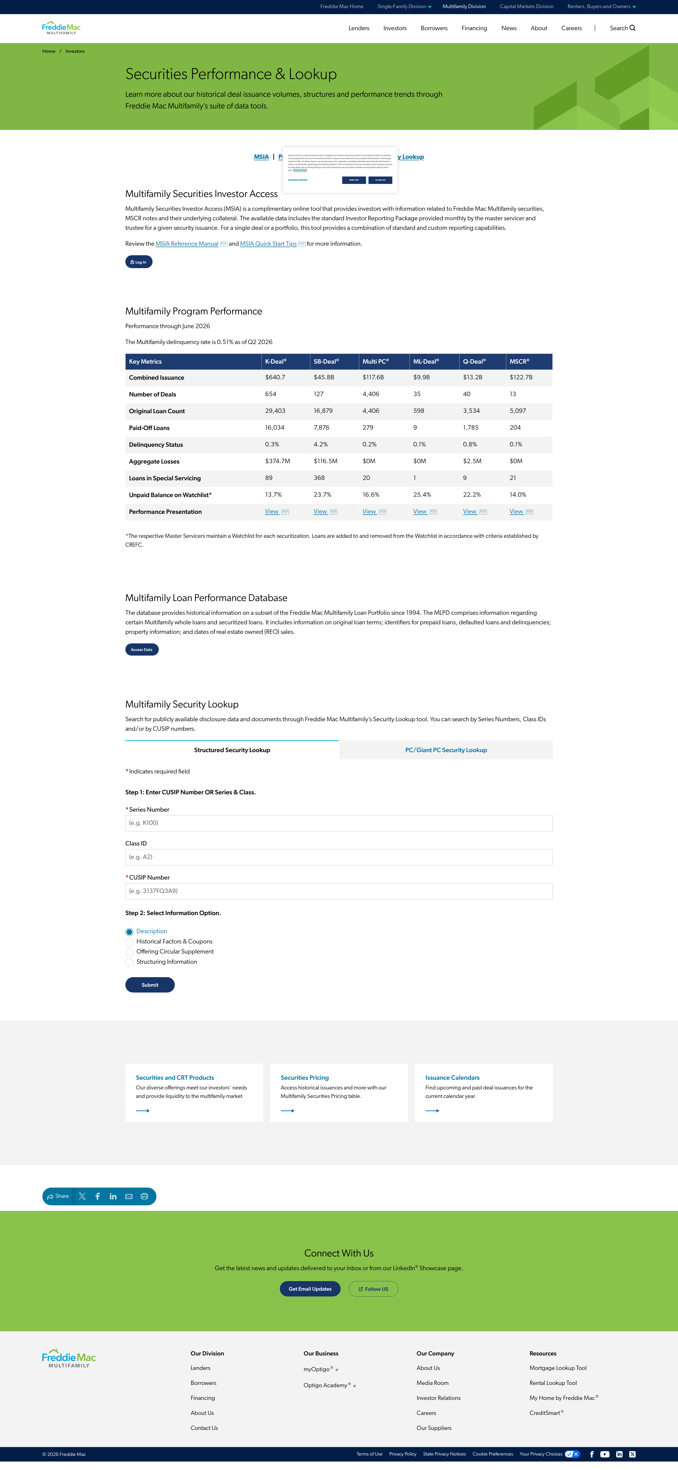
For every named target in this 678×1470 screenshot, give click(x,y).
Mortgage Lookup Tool (558, 1368)
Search (619, 28)
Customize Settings (297, 180)
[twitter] (82, 1196)
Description (151, 931)
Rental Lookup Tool (553, 1383)
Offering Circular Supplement (175, 952)
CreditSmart (547, 1413)
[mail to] (129, 1196)
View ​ (277, 512)
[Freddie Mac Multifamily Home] (61, 28)
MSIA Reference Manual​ (191, 244)
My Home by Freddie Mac (564, 1398)
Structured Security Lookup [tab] (232, 750)
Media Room (433, 1383)
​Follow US (376, 1289)
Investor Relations (439, 1398)
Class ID (136, 844)
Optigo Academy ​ (327, 1385)
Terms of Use (370, 1454)
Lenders (359, 28)
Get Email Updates (310, 1289)
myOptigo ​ (318, 1369)
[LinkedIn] (619, 1454)
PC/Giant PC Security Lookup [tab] (446, 750)
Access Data (145, 649)
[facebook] (98, 1196)
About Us (202, 1413)
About (539, 28)
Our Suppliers (434, 1428)
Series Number (149, 810)
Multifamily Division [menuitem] (464, 7)
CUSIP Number (149, 878)
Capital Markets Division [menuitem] (527, 7)
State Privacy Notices (444, 1454)
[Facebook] (591, 1454)
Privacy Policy (403, 1454)
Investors (395, 28)
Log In (144, 261)
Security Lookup (400, 157)
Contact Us (204, 1428)
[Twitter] (632, 1454)
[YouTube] (604, 1454)
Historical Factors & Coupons (174, 942)
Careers (571, 28)
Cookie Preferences (493, 1454)
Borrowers (434, 28)
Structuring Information (166, 962)
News (509, 28)
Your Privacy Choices (541, 1454)
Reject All (354, 180)
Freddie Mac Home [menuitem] (342, 7)
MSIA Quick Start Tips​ (272, 244)
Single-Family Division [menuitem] (402, 7)
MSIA (261, 157)
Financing (474, 28)
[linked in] (113, 1196)
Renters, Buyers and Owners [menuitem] (599, 7)
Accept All (380, 180)
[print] (144, 1196)
